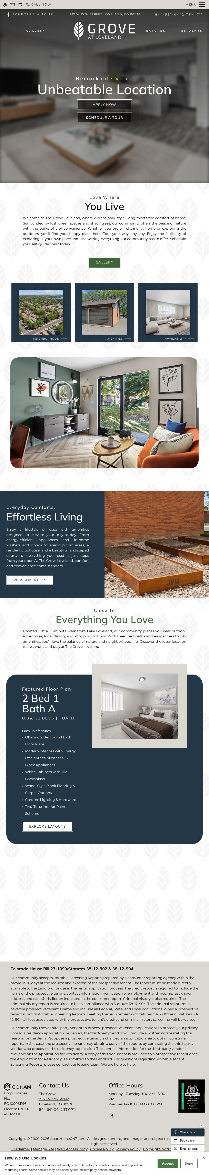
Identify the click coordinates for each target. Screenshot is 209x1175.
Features (154, 30)
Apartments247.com (68, 1139)
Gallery (36, 30)
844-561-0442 (179, 14)
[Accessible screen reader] (5, 4)
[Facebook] (112, 1117)
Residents (190, 30)
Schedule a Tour (104, 117)
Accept (168, 1163)
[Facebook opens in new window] (8, 14)
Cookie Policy (102, 1149)
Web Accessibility (72, 1149)
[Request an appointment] (20, 4)
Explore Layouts (47, 826)
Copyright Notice (158, 1149)
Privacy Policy (128, 1149)
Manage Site (43, 1149)
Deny (189, 1163)
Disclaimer (20, 1149)
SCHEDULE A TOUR (33, 14)
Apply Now (104, 104)
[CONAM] (17, 1087)
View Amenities (30, 580)
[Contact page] (12, 4)
